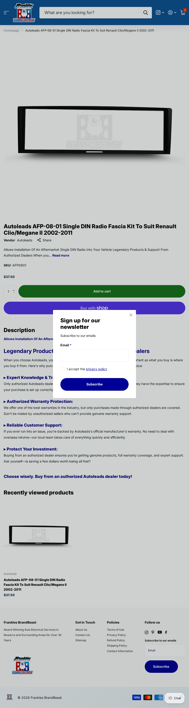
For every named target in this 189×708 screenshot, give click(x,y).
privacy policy (96, 369)
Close (131, 315)
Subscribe (94, 384)
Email (65, 345)
